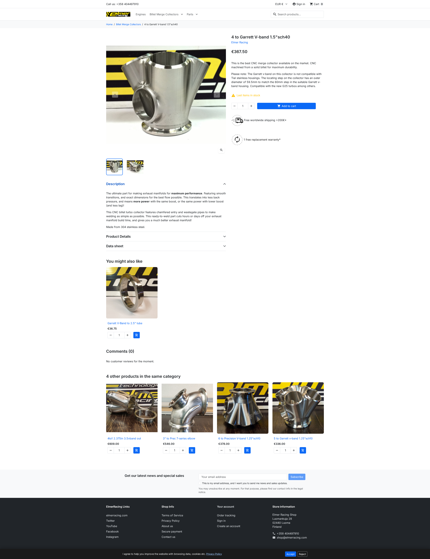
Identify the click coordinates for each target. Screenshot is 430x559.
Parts (190, 14)
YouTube (111, 526)
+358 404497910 (288, 533)
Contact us (168, 537)
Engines (141, 14)
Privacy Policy (171, 520)
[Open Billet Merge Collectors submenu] (182, 14)
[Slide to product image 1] (114, 167)
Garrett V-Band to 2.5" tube (125, 323)
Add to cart (286, 106)
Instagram (112, 537)
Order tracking (226, 515)
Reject (302, 554)
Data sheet (114, 246)
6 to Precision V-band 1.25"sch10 (239, 438)
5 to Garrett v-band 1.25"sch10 (293, 438)
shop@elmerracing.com (292, 537)
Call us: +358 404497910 (122, 4)
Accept (291, 554)
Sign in (221, 520)
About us (167, 526)
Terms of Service (172, 515)
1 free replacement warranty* (262, 139)
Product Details (118, 236)
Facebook (112, 531)
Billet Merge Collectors (164, 14)
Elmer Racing (239, 42)
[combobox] (297, 14)
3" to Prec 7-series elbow (179, 438)
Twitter (110, 520)
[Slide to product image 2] (135, 167)
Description (115, 184)
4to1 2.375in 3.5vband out (124, 438)
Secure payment (172, 531)
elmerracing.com (116, 515)
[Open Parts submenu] (197, 14)
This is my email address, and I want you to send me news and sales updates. (244, 483)
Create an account (228, 526)
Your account (225, 506)
